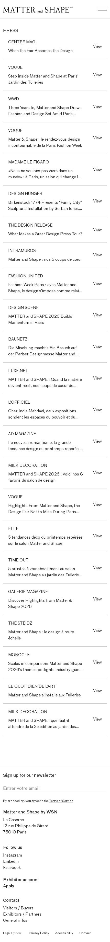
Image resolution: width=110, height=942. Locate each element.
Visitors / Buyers (18, 908)
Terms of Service (61, 801)
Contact (85, 933)
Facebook (12, 867)
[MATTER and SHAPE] (38, 9)
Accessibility (64, 933)
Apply (8, 886)
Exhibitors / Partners (22, 914)
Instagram (12, 855)
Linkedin (11, 861)
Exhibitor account (21, 880)
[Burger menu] (102, 9)
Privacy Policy (39, 933)
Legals (13, 933)
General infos (15, 920)
